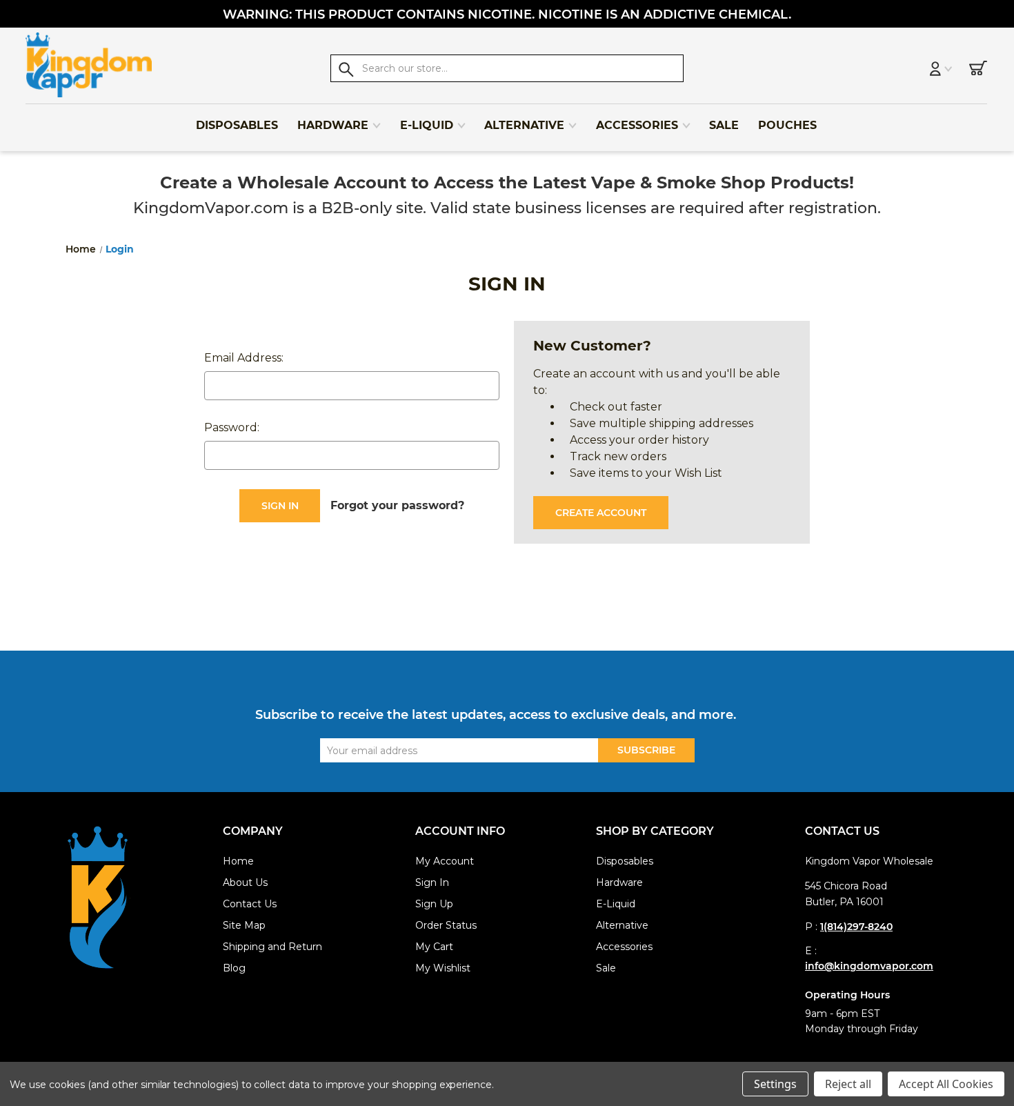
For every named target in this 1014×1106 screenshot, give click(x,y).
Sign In (432, 882)
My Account (444, 861)
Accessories (637, 125)
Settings (775, 1084)
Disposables (237, 125)
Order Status (446, 925)
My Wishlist (442, 968)
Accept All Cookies (946, 1084)
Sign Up (434, 904)
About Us (245, 882)
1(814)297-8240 (856, 926)
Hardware (332, 125)
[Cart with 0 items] (978, 70)
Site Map (244, 925)
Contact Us (250, 904)
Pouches (787, 125)
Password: (231, 427)
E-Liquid (426, 125)
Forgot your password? (397, 505)
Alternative (524, 125)
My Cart (434, 946)
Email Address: (244, 357)
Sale (724, 125)
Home (238, 861)
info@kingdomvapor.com (869, 966)
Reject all (848, 1084)
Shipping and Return (272, 946)
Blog (234, 968)
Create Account (600, 512)
